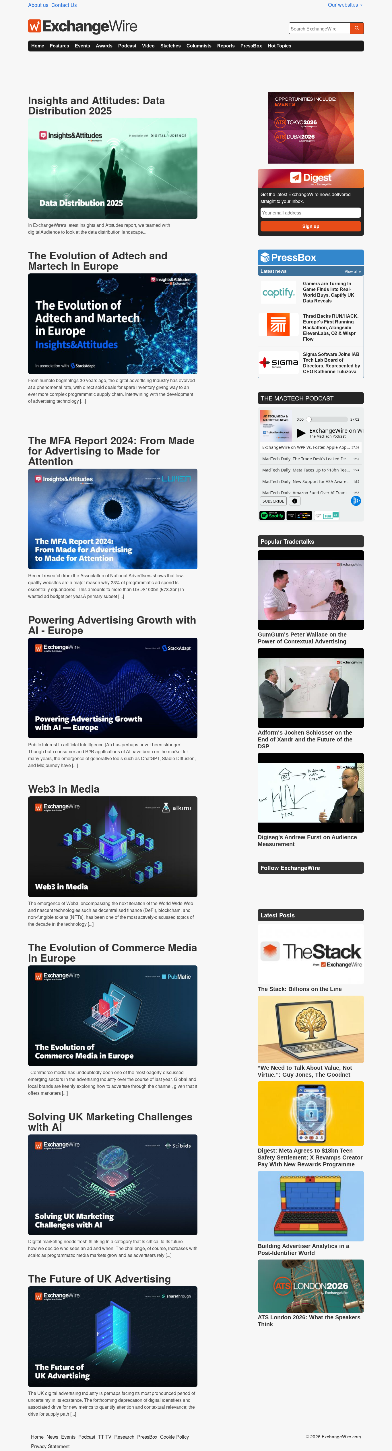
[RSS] (318, 882)
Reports (226, 45)
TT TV (104, 1436)
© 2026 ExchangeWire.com (333, 1436)
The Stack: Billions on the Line (300, 989)
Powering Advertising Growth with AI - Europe (112, 624)
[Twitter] (277, 882)
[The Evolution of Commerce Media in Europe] (112, 1015)
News (52, 1436)
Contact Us (64, 4)
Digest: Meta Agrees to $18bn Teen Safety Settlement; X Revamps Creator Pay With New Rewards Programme (310, 1157)
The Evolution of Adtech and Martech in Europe (98, 260)
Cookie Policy (174, 1436)
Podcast (127, 45)
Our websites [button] (344, 4)
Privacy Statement (50, 1446)
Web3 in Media (64, 788)
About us (38, 4)
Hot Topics (279, 45)
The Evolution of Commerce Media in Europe (112, 952)
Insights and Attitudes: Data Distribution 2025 (96, 105)
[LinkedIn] (304, 882)
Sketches (170, 45)
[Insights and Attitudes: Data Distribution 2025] (112, 168)
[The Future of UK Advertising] (112, 1336)
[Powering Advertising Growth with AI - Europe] (112, 688)
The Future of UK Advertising (99, 1278)
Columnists (199, 45)
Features (59, 45)
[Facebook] (291, 882)
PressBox (251, 45)
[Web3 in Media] (112, 846)
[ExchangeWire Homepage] (82, 27)
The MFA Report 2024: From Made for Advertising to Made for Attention (111, 450)
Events (82, 45)
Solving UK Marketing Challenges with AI (110, 1121)
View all (351, 271)
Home (37, 45)
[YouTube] (263, 882)
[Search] (357, 28)
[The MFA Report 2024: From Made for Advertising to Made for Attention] (112, 519)
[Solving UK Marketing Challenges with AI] (112, 1184)
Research (124, 1436)
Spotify (272, 515)
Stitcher (299, 515)
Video (148, 45)
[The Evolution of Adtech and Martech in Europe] (112, 323)
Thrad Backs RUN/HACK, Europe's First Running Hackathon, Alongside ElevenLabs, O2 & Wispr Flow (330, 328)
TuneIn (326, 515)
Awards (104, 45)
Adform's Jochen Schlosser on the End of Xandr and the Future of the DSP (305, 739)
